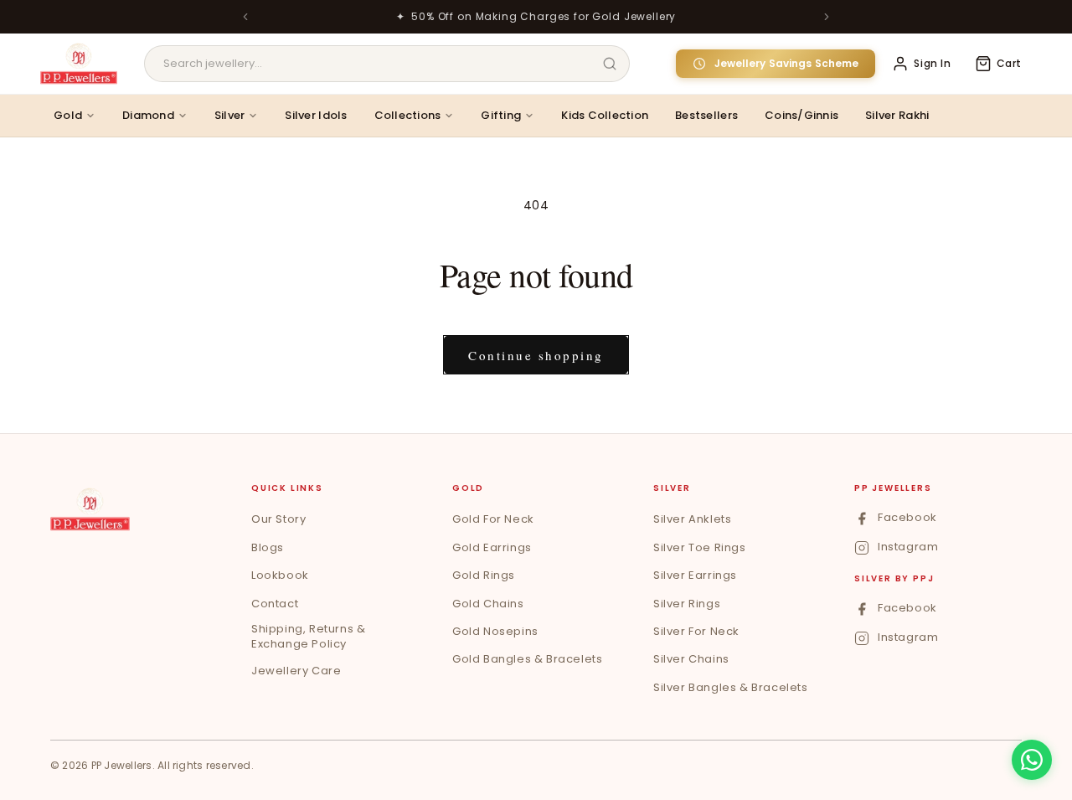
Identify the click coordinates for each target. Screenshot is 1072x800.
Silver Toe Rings (699, 547)
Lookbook (280, 575)
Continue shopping (536, 355)
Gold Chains (488, 604)
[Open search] (609, 63)
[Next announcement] (826, 17)
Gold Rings (483, 575)
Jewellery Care (296, 671)
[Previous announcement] (245, 17)
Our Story (278, 519)
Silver (229, 115)
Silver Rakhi (897, 115)
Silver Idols (316, 115)
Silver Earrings (695, 575)
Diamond (148, 115)
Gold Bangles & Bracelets (527, 659)
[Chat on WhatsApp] (1032, 760)
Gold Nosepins (495, 631)
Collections (407, 115)
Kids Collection (604, 115)
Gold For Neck (493, 519)
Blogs (267, 547)
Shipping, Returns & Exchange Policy (308, 637)
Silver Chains (691, 659)
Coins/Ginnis (801, 115)
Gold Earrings (492, 547)
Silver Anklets (692, 519)
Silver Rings (686, 604)
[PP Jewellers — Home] (78, 64)
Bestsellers (706, 115)
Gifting (501, 115)
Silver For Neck (696, 631)
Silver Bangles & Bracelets (730, 687)
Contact (274, 604)
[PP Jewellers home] (90, 509)
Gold (68, 115)
